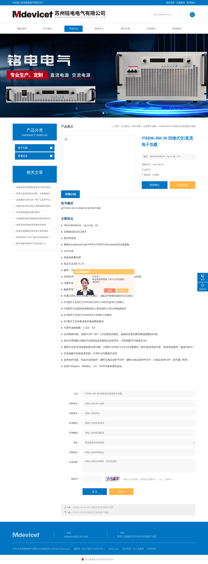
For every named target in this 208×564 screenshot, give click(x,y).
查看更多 (23, 156)
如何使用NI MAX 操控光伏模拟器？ (33, 237)
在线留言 (180, 3)
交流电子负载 (149, 126)
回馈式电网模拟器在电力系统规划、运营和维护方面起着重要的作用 (35, 231)
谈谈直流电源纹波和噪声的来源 (31, 225)
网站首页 (21, 28)
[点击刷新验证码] (112, 478)
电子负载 (23, 147)
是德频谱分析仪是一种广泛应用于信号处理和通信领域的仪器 (35, 200)
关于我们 (47, 28)
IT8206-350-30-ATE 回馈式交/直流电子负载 (93, 507)
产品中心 (73, 28)
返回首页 (170, 3)
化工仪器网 (138, 549)
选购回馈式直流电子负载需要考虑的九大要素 (35, 206)
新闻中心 (99, 28)
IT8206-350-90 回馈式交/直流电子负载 (90, 512)
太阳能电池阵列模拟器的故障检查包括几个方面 (35, 218)
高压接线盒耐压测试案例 (28, 212)
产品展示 (125, 126)
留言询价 (182, 185)
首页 (117, 126)
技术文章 (125, 28)
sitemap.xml (113, 549)
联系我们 (191, 3)
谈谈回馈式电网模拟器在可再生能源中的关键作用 (35, 187)
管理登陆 (151, 549)
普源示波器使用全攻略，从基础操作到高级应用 (35, 193)
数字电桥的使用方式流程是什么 (31, 243)
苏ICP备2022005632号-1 (93, 549)
